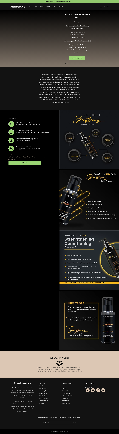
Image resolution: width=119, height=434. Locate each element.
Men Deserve (56, 431)
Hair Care (42, 385)
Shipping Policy (66, 403)
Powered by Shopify (64, 431)
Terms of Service (43, 400)
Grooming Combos (44, 395)
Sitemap (41, 403)
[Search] (97, 6)
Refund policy (65, 400)
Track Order (65, 398)
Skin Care (42, 383)
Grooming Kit (43, 393)
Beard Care (42, 388)
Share (66, 63)
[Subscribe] (73, 422)
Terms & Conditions (67, 395)
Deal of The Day (43, 398)
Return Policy (65, 390)
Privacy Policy (66, 393)
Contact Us (65, 388)
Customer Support (67, 383)
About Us (64, 385)
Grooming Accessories (45, 390)
